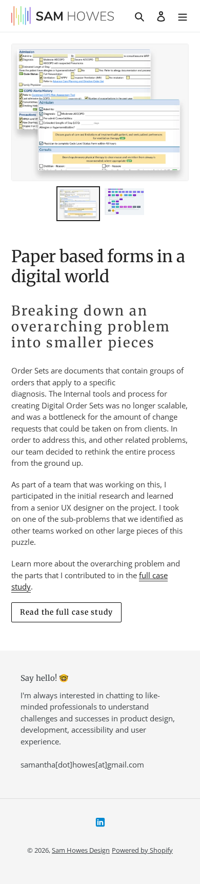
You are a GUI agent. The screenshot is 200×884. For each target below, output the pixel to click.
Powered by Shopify (142, 850)
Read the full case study (66, 612)
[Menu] (182, 16)
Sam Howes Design (81, 850)
